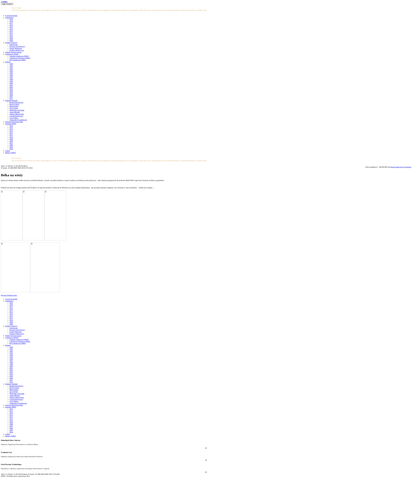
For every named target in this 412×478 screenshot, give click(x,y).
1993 (11, 70)
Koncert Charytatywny (17, 46)
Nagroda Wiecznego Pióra (14, 122)
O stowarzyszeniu (11, 16)
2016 (11, 25)
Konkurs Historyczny (16, 50)
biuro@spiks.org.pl (397, 167)
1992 (11, 68)
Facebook (407, 167)
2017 (11, 23)
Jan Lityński (13, 108)
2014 (11, 29)
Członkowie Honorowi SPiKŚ (19, 58)
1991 (11, 66)
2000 (11, 83)
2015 (11, 27)
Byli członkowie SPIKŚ (17, 60)
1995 (11, 73)
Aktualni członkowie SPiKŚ (19, 56)
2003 (11, 89)
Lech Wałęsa (13, 118)
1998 (11, 79)
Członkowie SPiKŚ (11, 54)
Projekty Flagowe (11, 43)
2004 (11, 91)
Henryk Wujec (14, 104)
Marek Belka (13, 106)
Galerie (7, 151)
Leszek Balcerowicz (16, 116)
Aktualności (9, 17)
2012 (11, 33)
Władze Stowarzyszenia (13, 52)
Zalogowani (13, 44)
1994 (11, 72)
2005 (11, 93)
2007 (11, 97)
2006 (11, 95)
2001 (11, 85)
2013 (11, 31)
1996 (11, 75)
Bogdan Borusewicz (16, 102)
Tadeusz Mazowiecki (16, 114)
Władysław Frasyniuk (16, 110)
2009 (11, 39)
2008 (11, 41)
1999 (11, 81)
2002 (11, 87)
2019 (11, 19)
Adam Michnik (14, 112)
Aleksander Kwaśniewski (18, 120)
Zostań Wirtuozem (15, 48)
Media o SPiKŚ (10, 153)
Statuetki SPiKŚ (10, 124)
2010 (11, 37)
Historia (8, 62)
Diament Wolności (11, 100)
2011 (11, 35)
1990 (11, 64)
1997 (11, 77)
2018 (11, 21)
